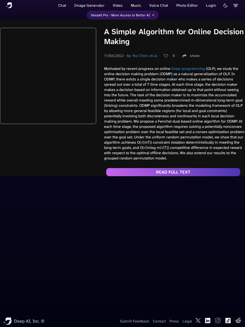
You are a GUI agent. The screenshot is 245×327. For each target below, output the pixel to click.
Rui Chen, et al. (145, 55)
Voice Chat (158, 5)
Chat (62, 5)
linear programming (188, 68)
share (195, 55)
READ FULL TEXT (173, 172)
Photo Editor (187, 5)
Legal (187, 321)
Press (174, 321)
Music (136, 5)
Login (211, 5)
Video (118, 5)
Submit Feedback (134, 321)
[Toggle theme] (225, 5)
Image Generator (89, 5)
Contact (159, 321)
